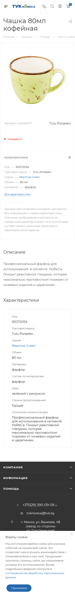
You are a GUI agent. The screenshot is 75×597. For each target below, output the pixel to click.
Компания (13, 467)
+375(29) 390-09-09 (38, 505)
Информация (15, 478)
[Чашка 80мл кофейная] (37, 80)
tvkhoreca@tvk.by (41, 513)
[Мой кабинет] (60, 7)
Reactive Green (29, 177)
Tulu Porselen (60, 123)
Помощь (11, 488)
